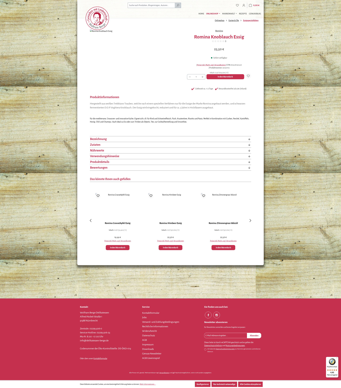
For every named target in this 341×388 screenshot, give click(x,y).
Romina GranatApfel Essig (117, 223)
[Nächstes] (250, 220)
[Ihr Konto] (244, 5)
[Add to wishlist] (248, 76)
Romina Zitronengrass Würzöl (223, 223)
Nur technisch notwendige (224, 384)
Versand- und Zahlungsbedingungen (160, 322)
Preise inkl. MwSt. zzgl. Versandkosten (211, 65)
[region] (135, 58)
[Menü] (336, 358)
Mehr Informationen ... (148, 384)
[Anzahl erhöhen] (202, 77)
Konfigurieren (203, 384)
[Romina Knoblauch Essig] (136, 58)
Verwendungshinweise (104, 156)
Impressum (148, 344)
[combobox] (151, 5)
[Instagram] (216, 315)
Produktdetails (99, 162)
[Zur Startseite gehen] (97, 18)
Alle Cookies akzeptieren (250, 384)
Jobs (144, 317)
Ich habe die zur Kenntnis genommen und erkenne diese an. (233, 350)
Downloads (148, 349)
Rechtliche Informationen (155, 326)
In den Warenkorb (225, 77)
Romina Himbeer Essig (170, 223)
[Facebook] (208, 315)
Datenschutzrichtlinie (213, 346)
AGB (144, 340)
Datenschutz (148, 335)
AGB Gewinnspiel (151, 358)
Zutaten (95, 144)
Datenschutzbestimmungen (225, 349)
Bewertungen (98, 167)
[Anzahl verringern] (190, 77)
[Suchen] (178, 5)
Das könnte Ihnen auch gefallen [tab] (110, 179)
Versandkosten (164, 373)
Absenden (254, 336)
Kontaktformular (100, 358)
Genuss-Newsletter (151, 353)
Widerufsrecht (149, 331)
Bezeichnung (98, 139)
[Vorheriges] (91, 220)
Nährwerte (97, 150)
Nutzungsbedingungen (235, 346)
